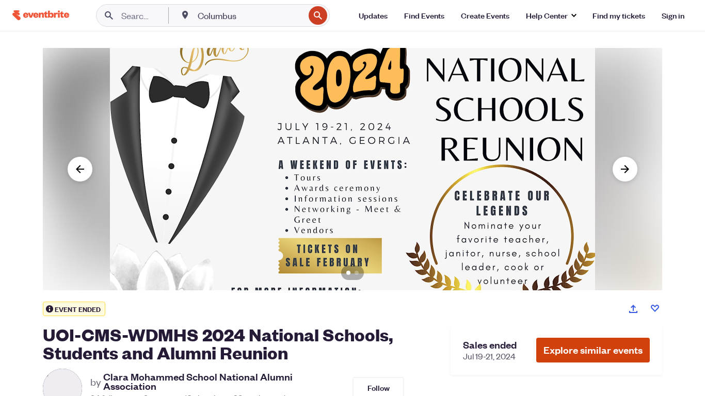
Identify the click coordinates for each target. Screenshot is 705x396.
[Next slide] (625, 169)
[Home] (40, 15)
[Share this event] (633, 309)
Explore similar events (593, 349)
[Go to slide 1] (348, 273)
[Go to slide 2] (357, 273)
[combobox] (250, 15)
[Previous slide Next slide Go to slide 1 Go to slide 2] (352, 169)
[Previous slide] (80, 169)
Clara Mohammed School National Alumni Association (198, 381)
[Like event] (655, 308)
